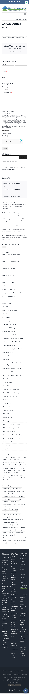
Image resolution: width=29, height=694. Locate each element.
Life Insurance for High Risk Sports (12, 335)
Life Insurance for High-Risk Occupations (13, 338)
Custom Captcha (7, 133)
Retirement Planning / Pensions (11, 424)
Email (4, 77)
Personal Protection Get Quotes (11, 389)
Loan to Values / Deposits (9, 345)
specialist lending (7, 540)
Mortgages (6, 359)
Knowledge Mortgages (9, 331)
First (3, 69)
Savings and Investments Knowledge (12, 435)
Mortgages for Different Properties (12, 368)
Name (4, 64)
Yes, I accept (7, 113)
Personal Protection (8, 386)
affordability (6, 488)
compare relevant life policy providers (13, 293)
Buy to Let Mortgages (8, 282)
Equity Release (7, 303)
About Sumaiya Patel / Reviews (11, 261)
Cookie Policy (18, 685)
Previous (19, 19)
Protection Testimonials (9, 407)
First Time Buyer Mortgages (10, 310)
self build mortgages (8, 535)
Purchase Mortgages (8, 410)
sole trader (23, 537)
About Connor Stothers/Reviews (11, 254)
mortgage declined (8, 519)
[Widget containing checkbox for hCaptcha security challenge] (12, 141)
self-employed (20, 532)
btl (13, 488)
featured (5, 501)
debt (4, 493)
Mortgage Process (8, 352)
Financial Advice (7, 307)
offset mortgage (7, 524)
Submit (5, 148)
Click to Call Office (11, 196)
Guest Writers (6, 314)
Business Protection (8, 275)
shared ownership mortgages (10, 537)
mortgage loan (19, 519)
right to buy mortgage (8, 532)
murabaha (14, 522)
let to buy (5, 517)
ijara (4, 506)
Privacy (22, 651)
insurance (6, 509)
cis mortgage (11, 491)
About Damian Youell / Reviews (14, 37)
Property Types (7, 403)
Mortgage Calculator (23, 654)
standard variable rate (20, 540)
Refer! (4, 246)
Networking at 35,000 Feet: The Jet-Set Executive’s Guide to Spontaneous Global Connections (14, 478)
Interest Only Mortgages (9, 324)
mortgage (13, 517)
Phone (4, 72)
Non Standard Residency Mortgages (12, 375)
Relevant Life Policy (8, 417)
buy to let (18, 488)
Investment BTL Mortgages (10, 328)
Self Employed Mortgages (9, 442)
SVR (4, 543)
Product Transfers (8, 400)
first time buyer (7, 504)
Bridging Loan (6, 272)
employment (20, 496)
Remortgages (6, 421)
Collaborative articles (8, 286)
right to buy (19, 530)
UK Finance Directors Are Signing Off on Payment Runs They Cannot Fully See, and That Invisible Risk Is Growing (14, 470)
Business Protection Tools (10, 279)
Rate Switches (6, 414)
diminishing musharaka (9, 496)
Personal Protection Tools (10, 396)
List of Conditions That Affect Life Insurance (14, 342)
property (15, 524)
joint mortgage (7, 514)
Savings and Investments (9, 431)
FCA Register (23, 680)
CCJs (4, 491)
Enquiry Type (6, 87)
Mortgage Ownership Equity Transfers (13, 349)
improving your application (15, 506)
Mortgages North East (9, 372)
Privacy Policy (5, 130)
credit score (20, 491)
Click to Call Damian (12, 183)
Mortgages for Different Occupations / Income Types (13, 364)
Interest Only (6, 321)
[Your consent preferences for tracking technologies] (26, 2)
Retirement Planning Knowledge (11, 428)
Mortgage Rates (7, 356)
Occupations (6, 379)
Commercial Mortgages (9, 289)
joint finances (17, 512)
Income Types (6, 317)
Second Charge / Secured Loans (11, 438)
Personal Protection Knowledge (11, 393)
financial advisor (14, 501)
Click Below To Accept (8, 111)
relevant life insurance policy (10, 527)
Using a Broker (7, 449)
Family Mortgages (18, 499)
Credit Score (6, 300)
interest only (14, 509)
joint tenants (16, 514)
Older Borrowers (7, 382)
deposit (10, 493)
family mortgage (7, 499)
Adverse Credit (7, 265)
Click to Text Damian (12, 190)
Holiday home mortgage (19, 504)
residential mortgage (8, 530)
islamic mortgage (7, 512)
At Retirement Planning (9, 268)
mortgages (6, 522)
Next (24, 19)
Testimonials (24, 37)
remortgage (22, 527)
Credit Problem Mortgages (10, 296)
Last (16, 69)
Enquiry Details (7, 92)
